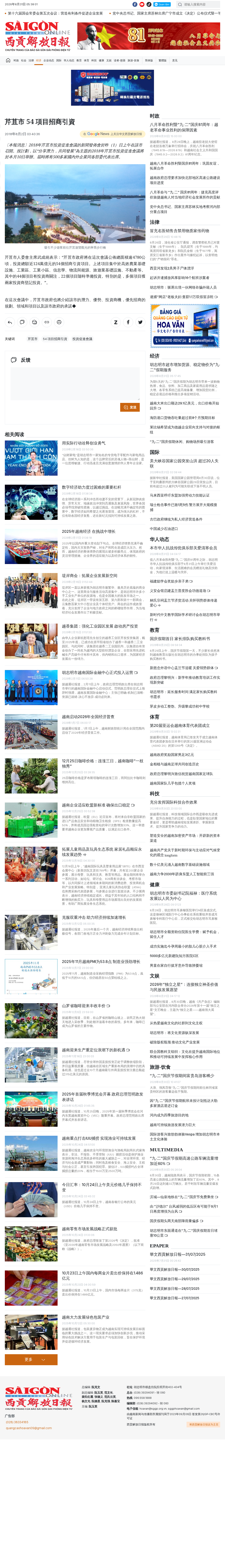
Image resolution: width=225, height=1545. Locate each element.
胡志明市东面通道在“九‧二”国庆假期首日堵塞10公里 (184, 1232)
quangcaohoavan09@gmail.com (29, 1428)
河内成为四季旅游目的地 (169, 1115)
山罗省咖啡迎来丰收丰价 (84, 1005)
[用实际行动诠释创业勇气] (31, 458)
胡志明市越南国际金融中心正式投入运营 (98, 672)
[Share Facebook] (128, 322)
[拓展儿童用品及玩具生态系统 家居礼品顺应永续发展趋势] (31, 864)
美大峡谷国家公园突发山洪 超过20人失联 (184, 463)
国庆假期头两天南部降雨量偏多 (175, 1221)
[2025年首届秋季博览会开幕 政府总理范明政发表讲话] (31, 1109)
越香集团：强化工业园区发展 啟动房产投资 (100, 626)
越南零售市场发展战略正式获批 (89, 1229)
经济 (38, 60)
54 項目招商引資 (55, 339)
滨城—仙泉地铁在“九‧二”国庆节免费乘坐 (182, 1197)
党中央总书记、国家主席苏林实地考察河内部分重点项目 (185, 209)
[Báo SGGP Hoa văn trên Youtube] (142, 4)
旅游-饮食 (133, 60)
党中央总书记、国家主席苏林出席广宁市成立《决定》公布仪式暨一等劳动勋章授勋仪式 (131, 13)
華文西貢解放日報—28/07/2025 (174, 1289)
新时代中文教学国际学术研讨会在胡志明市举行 (185, 617)
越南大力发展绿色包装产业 (85, 1317)
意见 (175, 60)
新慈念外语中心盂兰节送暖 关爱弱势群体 (182, 668)
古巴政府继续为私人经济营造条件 (176, 519)
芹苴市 (33, 339)
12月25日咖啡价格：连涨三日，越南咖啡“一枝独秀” (102, 763)
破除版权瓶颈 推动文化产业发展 (175, 1042)
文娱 (109, 60)
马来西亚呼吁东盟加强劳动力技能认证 (180, 495)
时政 (16, 60)
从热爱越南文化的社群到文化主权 (176, 1023)
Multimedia (166, 1150)
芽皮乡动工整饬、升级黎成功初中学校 (180, 706)
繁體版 (163, 60)
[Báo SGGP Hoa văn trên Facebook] (135, 4)
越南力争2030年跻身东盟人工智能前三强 (182, 874)
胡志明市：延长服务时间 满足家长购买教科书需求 (183, 694)
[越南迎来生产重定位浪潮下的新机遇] (31, 1065)
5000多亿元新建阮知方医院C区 (174, 956)
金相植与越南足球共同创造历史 (174, 764)
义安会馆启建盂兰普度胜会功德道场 (178, 591)
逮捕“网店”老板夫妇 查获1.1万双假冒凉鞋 (182, 297)
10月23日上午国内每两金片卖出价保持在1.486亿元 (102, 1276)
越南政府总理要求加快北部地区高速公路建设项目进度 (185, 180)
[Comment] (22, 322)
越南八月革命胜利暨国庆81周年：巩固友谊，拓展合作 (185, 165)
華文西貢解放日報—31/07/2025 (177, 1254)
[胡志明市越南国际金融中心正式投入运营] (31, 687)
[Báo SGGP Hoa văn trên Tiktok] (149, 4)
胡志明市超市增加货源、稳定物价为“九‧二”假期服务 (185, 367)
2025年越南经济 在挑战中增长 (89, 531)
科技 (94, 60)
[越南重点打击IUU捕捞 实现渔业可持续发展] (31, 1153)
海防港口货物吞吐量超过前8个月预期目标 (182, 418)
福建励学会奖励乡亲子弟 (169, 581)
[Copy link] (47, 322)
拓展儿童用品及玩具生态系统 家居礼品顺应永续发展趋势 (102, 852)
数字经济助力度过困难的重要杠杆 (91, 487)
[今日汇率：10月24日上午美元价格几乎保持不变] (31, 1199)
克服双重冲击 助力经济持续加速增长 (94, 917)
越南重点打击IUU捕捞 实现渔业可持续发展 (99, 1138)
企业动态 (49, 60)
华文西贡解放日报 (38, 36)
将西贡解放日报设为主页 (203, 1424)
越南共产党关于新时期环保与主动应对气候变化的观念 (185, 852)
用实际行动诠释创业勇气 (83, 443)
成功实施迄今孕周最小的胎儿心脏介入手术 (183, 946)
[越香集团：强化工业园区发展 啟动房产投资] (31, 641)
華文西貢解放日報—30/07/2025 (174, 1269)
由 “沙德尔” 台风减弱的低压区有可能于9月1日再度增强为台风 (184, 1208)
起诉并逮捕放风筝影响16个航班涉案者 (179, 278)
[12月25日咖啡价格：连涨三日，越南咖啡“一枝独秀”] (31, 775)
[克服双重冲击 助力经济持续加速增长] (31, 932)
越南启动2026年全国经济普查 (88, 716)
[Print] (59, 322)
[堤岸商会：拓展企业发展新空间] (31, 590)
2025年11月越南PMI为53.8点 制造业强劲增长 (101, 961)
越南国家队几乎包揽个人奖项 (173, 783)
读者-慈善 (119, 60)
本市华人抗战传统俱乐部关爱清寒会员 (183, 548)
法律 (31, 60)
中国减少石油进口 (164, 529)
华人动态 (69, 60)
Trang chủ (8, 60)
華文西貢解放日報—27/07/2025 (174, 1298)
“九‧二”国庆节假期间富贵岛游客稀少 (182, 1075)
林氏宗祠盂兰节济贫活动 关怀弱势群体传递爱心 (183, 602)
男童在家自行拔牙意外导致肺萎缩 (176, 965)
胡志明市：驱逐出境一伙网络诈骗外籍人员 (183, 287)
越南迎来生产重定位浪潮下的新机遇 (94, 1050)
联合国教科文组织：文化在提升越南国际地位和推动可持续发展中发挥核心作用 (185, 1054)
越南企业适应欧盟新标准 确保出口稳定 (96, 805)
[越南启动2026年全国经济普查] (31, 731)
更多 (29, 1360)
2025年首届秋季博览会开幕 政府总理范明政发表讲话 (102, 1097)
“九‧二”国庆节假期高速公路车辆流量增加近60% (184, 1161)
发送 (133, 407)
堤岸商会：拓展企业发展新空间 (89, 575)
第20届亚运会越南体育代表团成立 (180, 725)
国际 (59, 60)
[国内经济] (10, 322)
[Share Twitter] (140, 322)
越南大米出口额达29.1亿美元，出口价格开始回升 (184, 405)
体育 (86, 60)
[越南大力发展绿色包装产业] (31, 1332)
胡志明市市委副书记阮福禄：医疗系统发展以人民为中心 (183, 896)
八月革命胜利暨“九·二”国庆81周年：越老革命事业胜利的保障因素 (184, 127)
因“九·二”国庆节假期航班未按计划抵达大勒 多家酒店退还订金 (184, 1103)
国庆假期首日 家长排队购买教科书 (180, 638)
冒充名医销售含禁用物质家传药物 (179, 230)
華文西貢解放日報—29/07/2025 (174, 1279)
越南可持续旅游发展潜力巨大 (173, 1125)
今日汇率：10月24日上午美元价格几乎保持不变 (102, 1187)
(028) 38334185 (17, 1422)
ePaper (159, 1246)
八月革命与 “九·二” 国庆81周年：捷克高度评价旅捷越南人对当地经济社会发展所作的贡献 (185, 194)
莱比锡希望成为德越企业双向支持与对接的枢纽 (185, 429)
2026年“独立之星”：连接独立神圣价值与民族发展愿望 (184, 987)
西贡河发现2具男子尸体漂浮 (172, 268)
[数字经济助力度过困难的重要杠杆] (31, 502)
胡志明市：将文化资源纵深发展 (174, 1033)
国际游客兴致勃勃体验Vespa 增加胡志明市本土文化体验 (185, 1136)
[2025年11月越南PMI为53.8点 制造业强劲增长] (31, 976)
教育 (79, 60)
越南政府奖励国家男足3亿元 (172, 755)
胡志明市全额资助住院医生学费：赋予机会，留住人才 (185, 934)
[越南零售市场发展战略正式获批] (31, 1243)
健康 (101, 60)
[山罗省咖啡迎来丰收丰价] (31, 1020)
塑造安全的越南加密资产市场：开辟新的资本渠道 (185, 838)
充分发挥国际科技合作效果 (173, 802)
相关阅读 (14, 434)
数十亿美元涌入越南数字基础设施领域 (180, 865)
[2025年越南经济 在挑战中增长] (31, 546)
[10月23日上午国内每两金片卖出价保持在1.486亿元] (31, 1288)
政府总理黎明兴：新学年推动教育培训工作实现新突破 (185, 679)
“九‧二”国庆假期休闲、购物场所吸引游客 (182, 442)
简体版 (149, 60)
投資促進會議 (82, 339)
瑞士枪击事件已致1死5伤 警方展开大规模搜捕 (183, 507)
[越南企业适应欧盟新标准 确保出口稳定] (31, 820)
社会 (23, 60)
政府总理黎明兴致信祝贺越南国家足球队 (181, 774)
